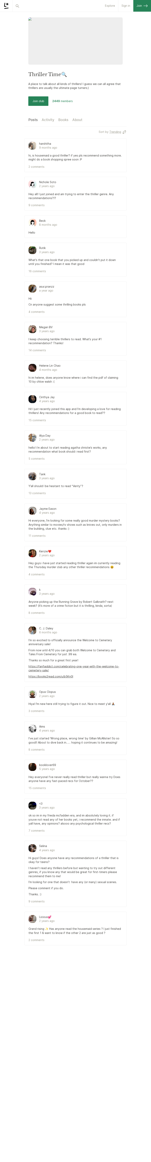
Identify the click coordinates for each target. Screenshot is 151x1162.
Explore (110, 5)
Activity (48, 120)
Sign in (126, 5)
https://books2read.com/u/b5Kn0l (51, 676)
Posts (33, 120)
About (77, 120)
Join (139, 5)
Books (63, 120)
